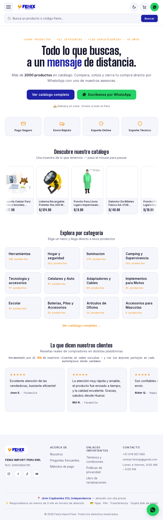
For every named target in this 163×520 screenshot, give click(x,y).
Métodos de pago (62, 466)
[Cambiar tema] (134, 7)
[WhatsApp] (154, 7)
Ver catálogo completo (50, 95)
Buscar (149, 18)
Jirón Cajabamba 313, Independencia (66, 498)
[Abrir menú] (8, 7)
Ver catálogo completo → (81, 325)
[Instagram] (8, 474)
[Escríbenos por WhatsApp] (153, 510)
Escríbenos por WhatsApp (109, 95)
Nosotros (56, 454)
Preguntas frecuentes (64, 460)
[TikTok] (27, 474)
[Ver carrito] (144, 7)
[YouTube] (36, 474)
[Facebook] (18, 474)
